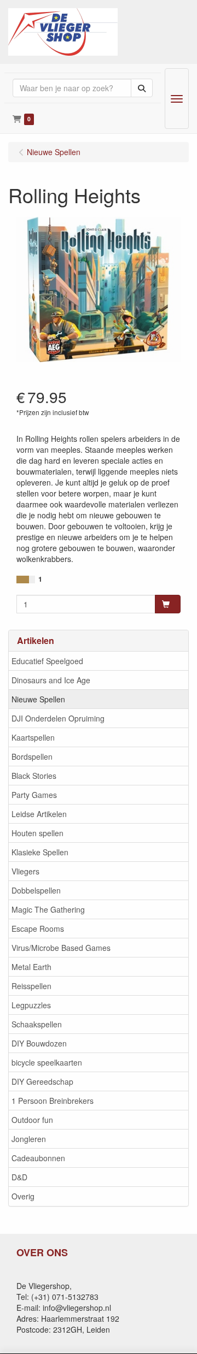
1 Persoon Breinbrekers (52, 1100)
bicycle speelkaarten (46, 1062)
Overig (22, 1196)
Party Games (34, 794)
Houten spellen (37, 832)
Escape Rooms (37, 928)
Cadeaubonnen (38, 1157)
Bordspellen (32, 756)
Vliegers (25, 871)
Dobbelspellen (36, 890)
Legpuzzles (31, 1005)
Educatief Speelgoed (47, 660)
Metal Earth (31, 966)
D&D (19, 1177)
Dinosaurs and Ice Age (50, 680)
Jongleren (28, 1138)
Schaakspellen (36, 1024)
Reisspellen (31, 985)
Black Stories (33, 775)
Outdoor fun (32, 1119)
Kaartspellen (33, 737)
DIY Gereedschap (42, 1081)
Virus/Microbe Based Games (61, 947)
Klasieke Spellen (39, 852)
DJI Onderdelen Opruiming (58, 718)
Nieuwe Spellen (38, 699)
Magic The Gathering (48, 909)
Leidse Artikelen (39, 813)
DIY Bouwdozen (39, 1043)
